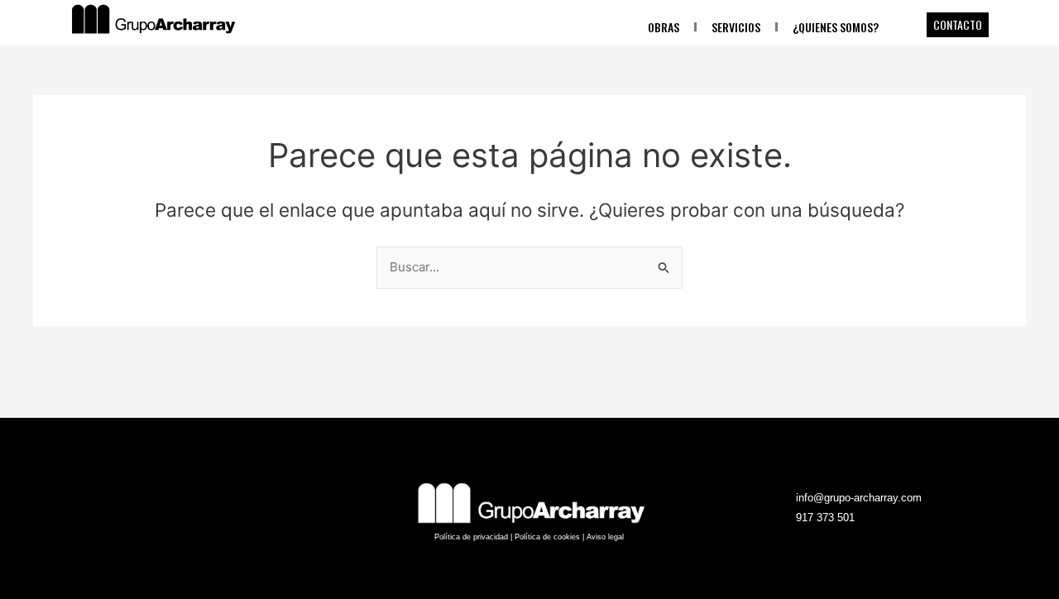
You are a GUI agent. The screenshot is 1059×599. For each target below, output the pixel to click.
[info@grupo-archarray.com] (780, 498)
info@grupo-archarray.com (859, 497)
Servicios (736, 27)
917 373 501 (825, 517)
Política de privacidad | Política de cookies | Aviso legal (529, 537)
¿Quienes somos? (836, 27)
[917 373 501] (780, 518)
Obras (663, 27)
